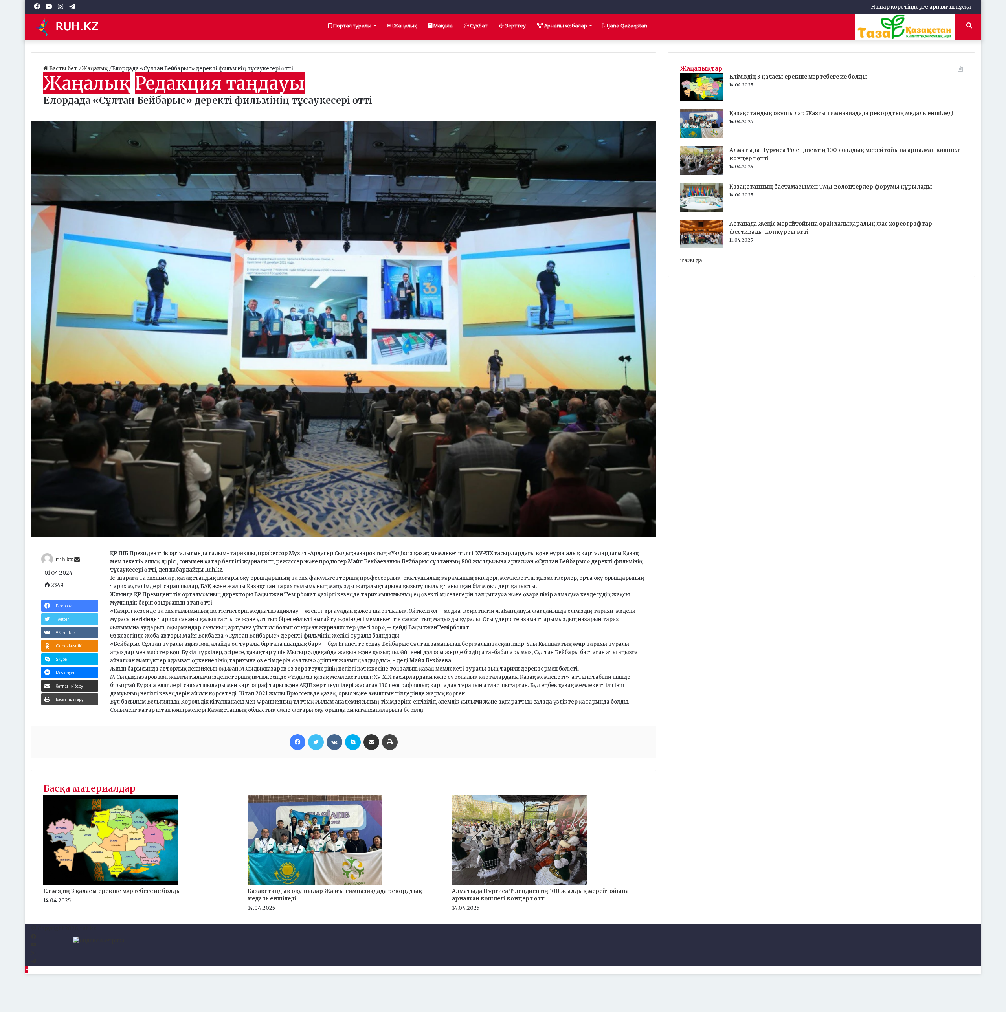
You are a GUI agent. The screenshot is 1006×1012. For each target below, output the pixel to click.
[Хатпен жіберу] (371, 742)
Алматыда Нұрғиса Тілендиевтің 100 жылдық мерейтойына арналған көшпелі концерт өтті (540, 894)
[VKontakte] (334, 742)
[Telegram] (33, 961)
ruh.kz (64, 559)
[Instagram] (33, 953)
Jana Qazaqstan (627, 25)
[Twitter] (316, 742)
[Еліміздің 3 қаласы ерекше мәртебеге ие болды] (110, 883)
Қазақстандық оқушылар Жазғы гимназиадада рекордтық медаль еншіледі (841, 113)
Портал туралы (351, 25)
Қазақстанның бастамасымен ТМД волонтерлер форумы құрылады (830, 186)
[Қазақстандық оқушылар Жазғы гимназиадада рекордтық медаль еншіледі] (315, 883)
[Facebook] (297, 742)
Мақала (442, 25)
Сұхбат (478, 25)
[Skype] (353, 742)
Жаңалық (405, 25)
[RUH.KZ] (70, 27)
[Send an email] (77, 559)
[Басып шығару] (390, 742)
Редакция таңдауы (220, 83)
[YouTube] (33, 945)
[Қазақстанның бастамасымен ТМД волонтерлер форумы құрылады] (701, 210)
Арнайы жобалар (565, 25)
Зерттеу (515, 25)
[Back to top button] (26, 969)
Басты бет (63, 68)
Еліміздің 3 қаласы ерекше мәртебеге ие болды (112, 891)
